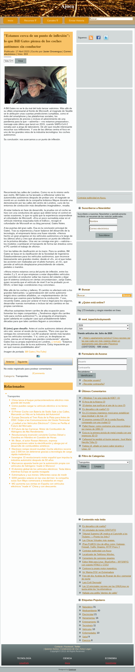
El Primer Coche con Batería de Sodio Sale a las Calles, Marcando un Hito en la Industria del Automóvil (40, 413)
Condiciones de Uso (69, 649)
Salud (85, 636)
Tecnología (87, 625)
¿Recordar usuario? (91, 380)
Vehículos (87, 629)
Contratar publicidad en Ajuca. (92, 198)
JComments (38, 373)
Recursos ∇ (30, 20)
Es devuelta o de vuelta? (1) (95, 409)
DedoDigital (111, 663)
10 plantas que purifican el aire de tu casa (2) (103, 405)
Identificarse (87, 375)
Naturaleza (87, 607)
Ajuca (67, 6)
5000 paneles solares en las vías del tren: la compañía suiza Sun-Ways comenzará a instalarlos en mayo (40, 479)
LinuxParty (24, 663)
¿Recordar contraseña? (93, 384)
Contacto (59, 647)
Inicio (10, 20)
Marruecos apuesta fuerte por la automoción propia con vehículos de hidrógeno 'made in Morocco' (40, 464)
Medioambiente (89, 610)
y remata (56, 341)
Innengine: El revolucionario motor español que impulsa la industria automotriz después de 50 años (41, 458)
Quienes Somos (52, 649)
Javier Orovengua (52, 51)
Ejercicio (86, 640)
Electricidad (88, 614)
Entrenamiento (89, 622)
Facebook (68, 647)
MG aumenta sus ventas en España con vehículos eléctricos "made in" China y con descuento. (37, 485)
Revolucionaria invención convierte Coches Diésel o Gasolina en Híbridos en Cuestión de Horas (38, 436)
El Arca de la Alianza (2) (93, 402)
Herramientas (88, 618)
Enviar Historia (76, 20)
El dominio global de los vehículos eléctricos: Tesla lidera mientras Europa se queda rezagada (41, 470)
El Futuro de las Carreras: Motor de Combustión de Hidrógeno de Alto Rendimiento (38, 430)
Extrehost (72, 669)
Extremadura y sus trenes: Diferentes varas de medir (39, 474)
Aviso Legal (85, 649)
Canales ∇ (52, 20)
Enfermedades (89, 633)
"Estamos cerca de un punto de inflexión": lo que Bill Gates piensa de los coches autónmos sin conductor (37, 41)
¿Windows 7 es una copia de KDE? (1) (101, 398)
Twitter (77, 647)
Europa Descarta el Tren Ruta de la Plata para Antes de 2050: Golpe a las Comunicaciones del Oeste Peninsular (40, 418)
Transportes (22, 376)
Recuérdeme (84, 371)
